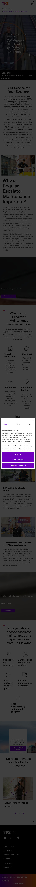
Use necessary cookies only (18, 465)
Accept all (18, 454)
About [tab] (30, 424)
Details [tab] (18, 424)
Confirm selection (18, 460)
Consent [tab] (6, 424)
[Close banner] (33, 420)
